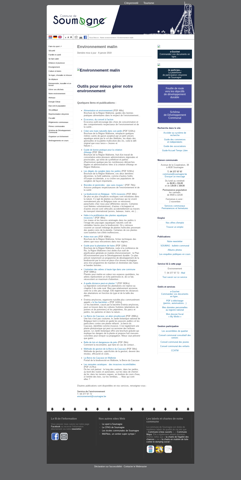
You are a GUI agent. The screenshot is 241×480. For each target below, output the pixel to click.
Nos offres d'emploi (175, 222)
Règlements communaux (58, 122)
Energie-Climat (54, 102)
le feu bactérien (99, 302)
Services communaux (174, 206)
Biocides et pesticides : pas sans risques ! (104, 185)
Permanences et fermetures (175, 208)
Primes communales (57, 126)
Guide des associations (175, 146)
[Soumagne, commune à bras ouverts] (150, 452)
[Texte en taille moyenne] (68, 37)
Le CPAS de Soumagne (113, 427)
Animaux (52, 98)
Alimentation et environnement (98, 110)
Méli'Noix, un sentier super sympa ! (118, 434)
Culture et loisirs (55, 71)
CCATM (175, 350)
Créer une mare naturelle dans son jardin (103, 131)
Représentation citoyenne (59, 114)
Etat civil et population (57, 106)
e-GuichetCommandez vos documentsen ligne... (174, 294)
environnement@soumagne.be (91, 396)
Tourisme (148, 3)
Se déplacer (53, 79)
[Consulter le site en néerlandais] (50, 37)
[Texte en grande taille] (71, 37)
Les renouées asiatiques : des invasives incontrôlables (110, 364)
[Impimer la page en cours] (81, 38)
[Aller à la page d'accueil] (76, 38)
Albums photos (175, 250)
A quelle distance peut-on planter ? (100, 283)
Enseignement (54, 67)
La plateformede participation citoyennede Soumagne (175, 74)
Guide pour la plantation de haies (99, 245)
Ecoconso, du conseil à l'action (98, 119)
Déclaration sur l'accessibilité (108, 466)
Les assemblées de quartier (175, 331)
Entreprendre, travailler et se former (60, 84)
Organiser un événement (58, 136)
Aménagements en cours (59, 141)
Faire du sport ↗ (55, 46)
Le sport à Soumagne (112, 424)
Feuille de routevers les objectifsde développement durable (175, 93)
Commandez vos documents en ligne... (175, 54)
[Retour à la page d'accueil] (120, 17)
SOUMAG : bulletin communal (175, 245)
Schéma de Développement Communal (59, 131)
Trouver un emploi (174, 227)
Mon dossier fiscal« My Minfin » (174, 315)
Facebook (55, 426)
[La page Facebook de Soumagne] (55, 440)
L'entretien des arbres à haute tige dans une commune (109, 269)
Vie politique (53, 110)
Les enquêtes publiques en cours (175, 254)
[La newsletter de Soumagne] (64, 440)
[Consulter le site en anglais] (60, 37)
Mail (183, 273)
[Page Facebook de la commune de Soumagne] (85, 38)
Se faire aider (54, 59)
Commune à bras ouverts (160, 432)
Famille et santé (55, 55)
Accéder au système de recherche (174, 134)
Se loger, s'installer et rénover (60, 75)
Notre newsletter (174, 241)
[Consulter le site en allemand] (55, 37)
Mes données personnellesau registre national (175, 308)
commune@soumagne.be (175, 174)
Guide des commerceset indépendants (175, 140)
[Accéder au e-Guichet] (175, 46)
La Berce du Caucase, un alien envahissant (104, 316)
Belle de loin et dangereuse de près (100, 342)
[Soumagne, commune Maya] (159, 452)
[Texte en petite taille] (66, 37)
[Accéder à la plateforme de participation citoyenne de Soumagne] (175, 64)
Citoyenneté (131, 3)
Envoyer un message (175, 176)
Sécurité (52, 51)
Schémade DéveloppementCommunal (175, 115)
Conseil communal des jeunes (175, 342)
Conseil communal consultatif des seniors (175, 336)
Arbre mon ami (91, 236)
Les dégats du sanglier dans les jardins (102, 171)
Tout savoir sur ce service (174, 277)
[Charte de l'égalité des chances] (168, 452)
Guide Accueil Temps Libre (175, 150)
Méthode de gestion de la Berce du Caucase (105, 349)
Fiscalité (52, 118)
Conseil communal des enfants (175, 346)
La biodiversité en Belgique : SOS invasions (105, 194)
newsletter (76, 429)
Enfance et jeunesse (57, 63)
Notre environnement (57, 94)
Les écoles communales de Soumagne (120, 430)
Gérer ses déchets (56, 89)
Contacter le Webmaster (135, 466)
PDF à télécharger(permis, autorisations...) (174, 301)
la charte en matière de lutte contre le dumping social (167, 440)
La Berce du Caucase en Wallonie (100, 358)
